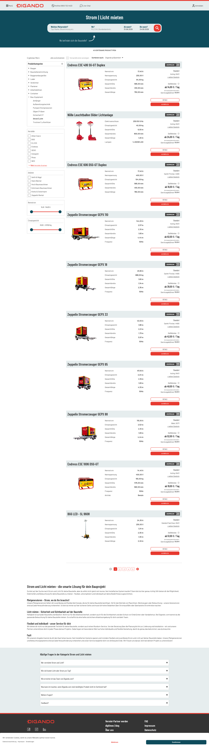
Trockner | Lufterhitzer (42, 122)
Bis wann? (144, 26)
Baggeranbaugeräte (38, 75)
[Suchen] (157, 28)
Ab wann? (127, 26)
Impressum (150, 725)
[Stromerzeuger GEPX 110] (85, 243)
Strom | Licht (38, 119)
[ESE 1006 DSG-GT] (85, 492)
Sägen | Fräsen (39, 111)
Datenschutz (150, 730)
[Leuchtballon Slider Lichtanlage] (85, 143)
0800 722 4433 (66, 6)
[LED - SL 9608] (85, 542)
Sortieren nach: (98, 58)
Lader (32, 79)
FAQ (146, 721)
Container (34, 93)
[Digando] (30, 5)
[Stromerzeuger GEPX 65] (85, 393)
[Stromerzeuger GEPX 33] (85, 343)
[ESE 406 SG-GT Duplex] (85, 93)
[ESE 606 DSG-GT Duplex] (85, 193)
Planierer (34, 86)
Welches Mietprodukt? (59, 26)
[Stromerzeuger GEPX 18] (85, 293)
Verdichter (34, 83)
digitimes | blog (112, 725)
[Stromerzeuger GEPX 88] (85, 442)
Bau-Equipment (36, 97)
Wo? (92, 26)
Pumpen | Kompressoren (42, 108)
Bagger (33, 68)
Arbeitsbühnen (36, 90)
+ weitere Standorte (173, 77)
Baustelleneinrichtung (39, 72)
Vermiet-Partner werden (116, 721)
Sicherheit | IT (38, 115)
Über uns (109, 730)
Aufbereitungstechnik (41, 104)
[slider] (31, 211)
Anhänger (37, 101)
